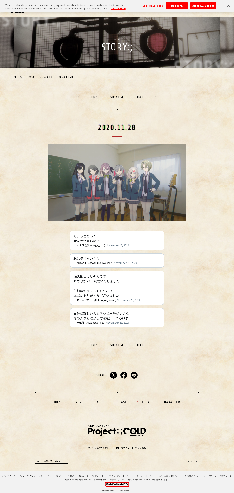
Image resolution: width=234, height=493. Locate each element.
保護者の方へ (191, 476)
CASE (123, 402)
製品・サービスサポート (91, 476)
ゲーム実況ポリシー (169, 476)
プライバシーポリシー (120, 476)
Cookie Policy (118, 8)
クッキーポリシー (145, 476)
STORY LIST (116, 96)
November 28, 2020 (117, 245)
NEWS (79, 402)
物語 (31, 77)
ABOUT (101, 402)
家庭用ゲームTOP (65, 476)
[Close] (228, 5)
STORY (145, 402)
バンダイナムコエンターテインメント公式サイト (26, 476)
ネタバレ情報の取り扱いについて (51, 461)
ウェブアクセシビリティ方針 (217, 476)
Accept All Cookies (203, 5)
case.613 (46, 77)
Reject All (176, 5)
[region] (117, 6)
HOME (58, 402)
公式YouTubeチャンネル (133, 448)
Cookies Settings (152, 5)
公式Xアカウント (100, 447)
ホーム (18, 77)
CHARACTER (171, 402)
